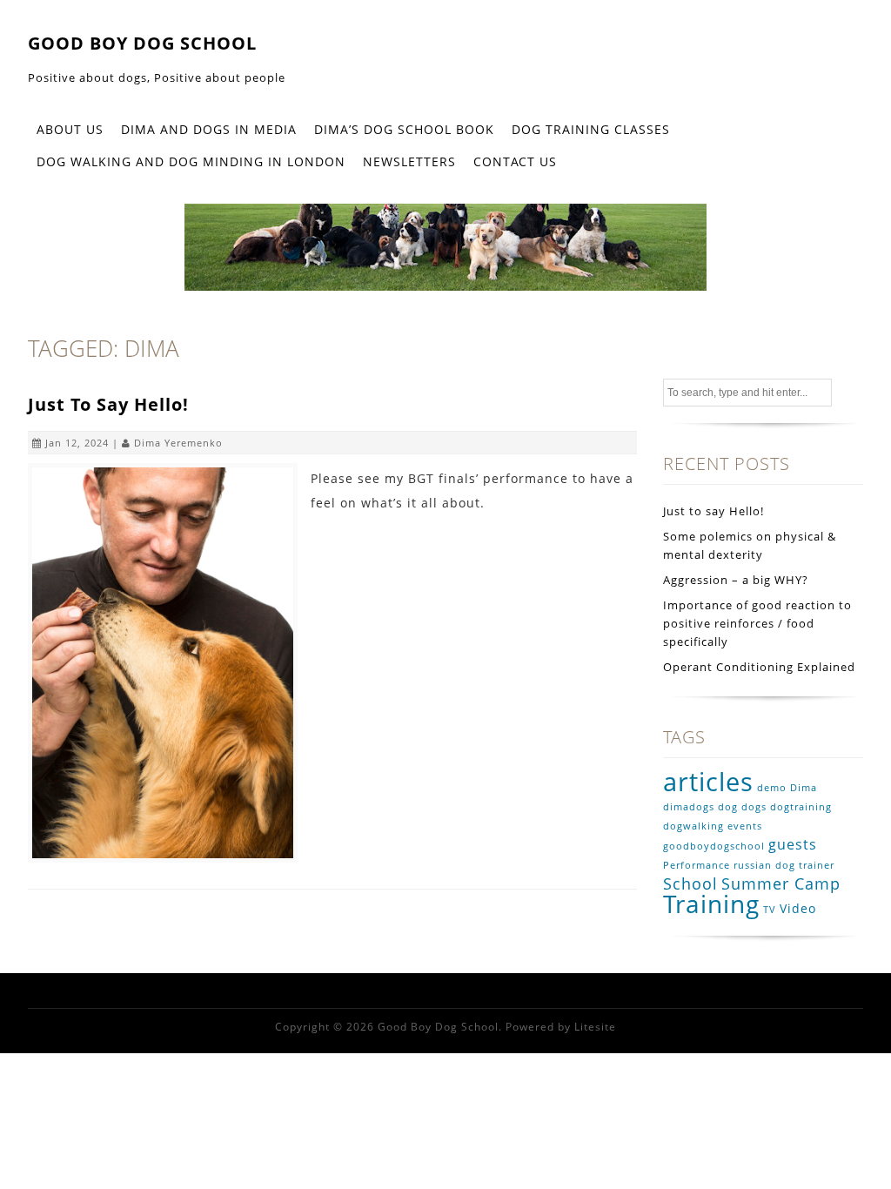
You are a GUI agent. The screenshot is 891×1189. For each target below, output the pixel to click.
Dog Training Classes (591, 129)
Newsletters (409, 161)
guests (792, 844)
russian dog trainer (784, 865)
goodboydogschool (714, 846)
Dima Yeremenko (178, 442)
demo (772, 788)
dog (728, 807)
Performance (696, 865)
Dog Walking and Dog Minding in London (191, 161)
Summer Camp (781, 883)
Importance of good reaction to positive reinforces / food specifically (757, 623)
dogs (754, 807)
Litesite (595, 1026)
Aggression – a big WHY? (735, 580)
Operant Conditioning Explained (759, 667)
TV (769, 910)
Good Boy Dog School (142, 43)
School (690, 883)
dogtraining (801, 807)
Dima (803, 788)
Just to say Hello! (108, 404)
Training (711, 903)
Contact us (515, 161)
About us (70, 129)
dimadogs (688, 807)
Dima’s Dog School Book (404, 129)
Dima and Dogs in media (209, 129)
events (744, 826)
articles (708, 781)
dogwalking (693, 826)
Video (798, 908)
